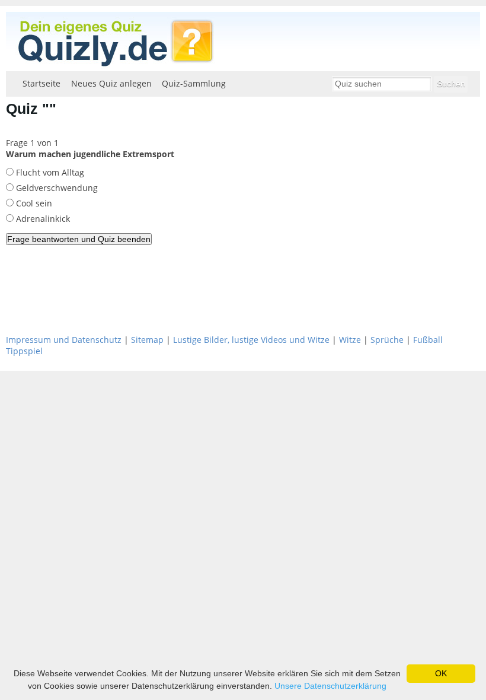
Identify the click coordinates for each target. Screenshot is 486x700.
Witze (350, 339)
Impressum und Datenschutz (64, 339)
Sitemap (147, 339)
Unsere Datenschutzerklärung (330, 686)
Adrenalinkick (42, 218)
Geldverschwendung (56, 187)
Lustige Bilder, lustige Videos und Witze (251, 339)
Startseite (41, 83)
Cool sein (33, 203)
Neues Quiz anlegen (111, 83)
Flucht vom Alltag (49, 172)
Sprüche (387, 339)
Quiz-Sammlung (194, 83)
